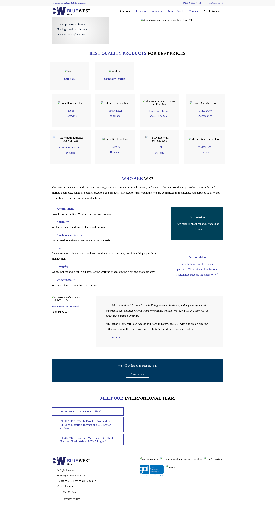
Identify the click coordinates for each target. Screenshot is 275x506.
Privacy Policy (71, 498)
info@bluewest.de (215, 3)
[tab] (160, 337)
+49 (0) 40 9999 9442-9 (190, 3)
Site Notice (69, 492)
